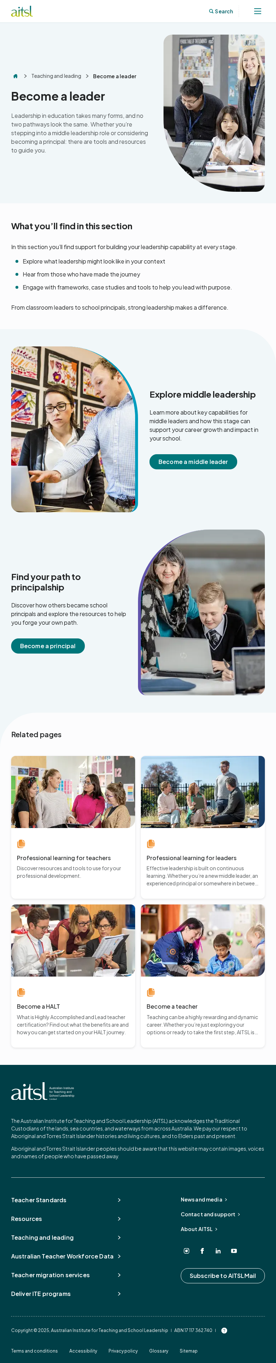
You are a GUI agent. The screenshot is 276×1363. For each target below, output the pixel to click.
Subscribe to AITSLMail (223, 1275)
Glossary (158, 1351)
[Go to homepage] (42, 1091)
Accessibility (83, 1351)
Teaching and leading (56, 75)
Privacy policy (123, 1351)
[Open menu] (257, 11)
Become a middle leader (193, 461)
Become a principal (48, 646)
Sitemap (189, 1351)
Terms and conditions (34, 1351)
